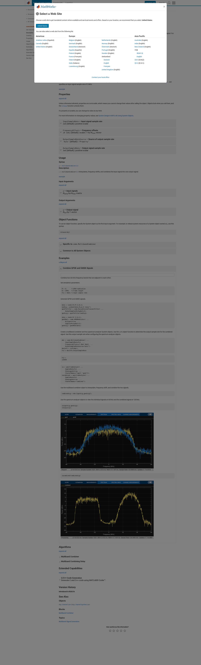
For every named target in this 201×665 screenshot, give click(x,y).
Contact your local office (100, 77)
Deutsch (107, 60)
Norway (104, 43)
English (106, 63)
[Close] (164, 6)
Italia (70, 63)
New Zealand (139, 47)
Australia (138, 40)
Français (107, 66)
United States (41, 47)
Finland (71, 53)
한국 (136, 63)
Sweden (104, 53)
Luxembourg (73, 66)
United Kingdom (107, 70)
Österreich (105, 47)
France (71, 56)
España (71, 50)
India (136, 43)
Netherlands (106, 40)
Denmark (72, 43)
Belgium (72, 40)
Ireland (71, 60)
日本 (136, 60)
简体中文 (140, 53)
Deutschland (73, 47)
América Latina (41, 40)
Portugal (105, 50)
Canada (39, 43)
